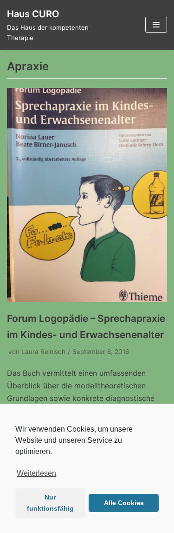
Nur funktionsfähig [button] (50, 502)
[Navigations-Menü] (156, 25)
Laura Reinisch (43, 351)
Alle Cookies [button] (124, 502)
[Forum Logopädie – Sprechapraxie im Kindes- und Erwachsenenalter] (87, 299)
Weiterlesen (36, 473)
